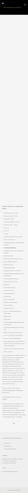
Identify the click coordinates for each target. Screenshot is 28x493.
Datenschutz (7, 446)
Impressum (7, 443)
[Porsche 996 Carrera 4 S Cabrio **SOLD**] (24, 423)
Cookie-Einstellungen (10, 449)
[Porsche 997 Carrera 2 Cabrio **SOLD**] (4, 423)
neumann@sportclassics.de (10, 471)
